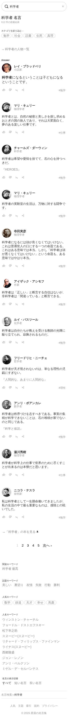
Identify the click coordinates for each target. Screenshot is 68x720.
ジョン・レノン (12, 657)
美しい (6, 585)
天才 (29, 602)
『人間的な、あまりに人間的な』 (24, 379)
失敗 (39, 585)
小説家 (18, 69)
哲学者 (18, 361)
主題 (20, 705)
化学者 (18, 323)
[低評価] (10, 90)
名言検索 (6, 694)
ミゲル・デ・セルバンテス (20, 668)
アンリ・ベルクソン (15, 663)
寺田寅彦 (20, 231)
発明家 (18, 493)
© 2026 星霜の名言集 (34, 713)
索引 (28, 705)
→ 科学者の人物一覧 (15, 49)
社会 (17, 35)
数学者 (18, 406)
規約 (36, 705)
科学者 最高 (10, 568)
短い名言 (20, 683)
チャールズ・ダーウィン (30, 148)
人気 (12, 705)
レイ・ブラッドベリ (27, 66)
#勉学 (62, 90)
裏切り (18, 585)
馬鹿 (51, 602)
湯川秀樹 (20, 452)
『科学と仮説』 (12, 428)
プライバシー (50, 705)
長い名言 (35, 683)
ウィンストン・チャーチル (20, 619)
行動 (48, 585)
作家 (16, 284)
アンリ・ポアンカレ (27, 403)
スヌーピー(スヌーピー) (18, 636)
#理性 (62, 387)
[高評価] (3, 90)
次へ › (47, 545)
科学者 (18, 151)
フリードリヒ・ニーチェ (30, 358)
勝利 (57, 585)
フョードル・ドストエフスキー (23, 625)
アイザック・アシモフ (29, 281)
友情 (29, 585)
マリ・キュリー (24, 105)
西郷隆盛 (8, 652)
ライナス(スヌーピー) (16, 646)
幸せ (40, 602)
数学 (7, 602)
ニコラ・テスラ (24, 490)
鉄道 (18, 602)
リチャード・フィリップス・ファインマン (31, 641)
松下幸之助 (9, 630)
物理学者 (19, 109)
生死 (39, 35)
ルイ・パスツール (26, 319)
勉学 (6, 35)
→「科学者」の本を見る (19, 531)
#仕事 (62, 132)
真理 (50, 35)
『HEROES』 (11, 169)
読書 (28, 35)
